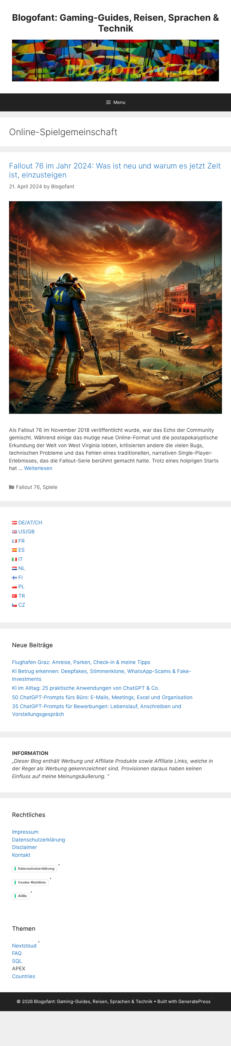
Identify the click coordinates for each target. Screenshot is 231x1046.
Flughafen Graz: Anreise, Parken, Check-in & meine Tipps (81, 662)
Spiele (50, 487)
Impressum (25, 832)
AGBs (22, 896)
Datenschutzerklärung (38, 840)
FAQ (17, 953)
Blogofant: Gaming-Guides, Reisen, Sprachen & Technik (115, 23)
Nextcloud (24, 946)
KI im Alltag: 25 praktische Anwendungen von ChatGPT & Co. (85, 688)
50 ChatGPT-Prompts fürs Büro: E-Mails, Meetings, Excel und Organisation (102, 697)
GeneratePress (194, 1001)
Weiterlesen (38, 468)
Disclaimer (24, 847)
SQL (17, 961)
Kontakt (21, 855)
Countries (23, 976)
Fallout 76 (28, 487)
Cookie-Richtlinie (32, 882)
